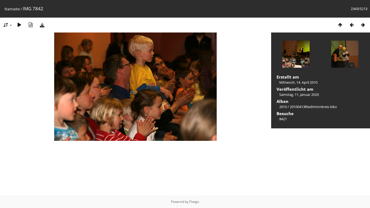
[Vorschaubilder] (340, 25)
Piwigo (194, 201)
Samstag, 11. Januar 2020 (299, 94)
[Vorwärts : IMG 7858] (363, 25)
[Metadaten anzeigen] (30, 25)
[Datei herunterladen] (42, 25)
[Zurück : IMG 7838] (351, 25)
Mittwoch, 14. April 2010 (298, 82)
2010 (283, 106)
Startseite (12, 8)
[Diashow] (19, 25)
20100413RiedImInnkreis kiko (313, 106)
